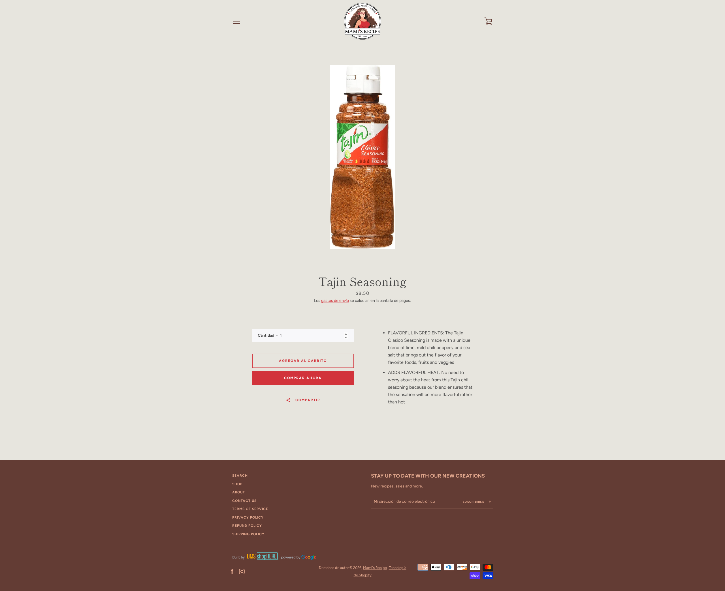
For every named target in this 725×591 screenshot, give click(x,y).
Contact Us (244, 501)
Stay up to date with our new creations (428, 476)
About (238, 492)
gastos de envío (335, 300)
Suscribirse (474, 502)
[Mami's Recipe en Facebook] (232, 571)
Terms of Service (250, 509)
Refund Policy (247, 526)
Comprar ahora (303, 378)
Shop (237, 484)
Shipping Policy (248, 534)
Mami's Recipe (375, 568)
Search (240, 476)
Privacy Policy (248, 517)
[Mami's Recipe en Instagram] (242, 571)
